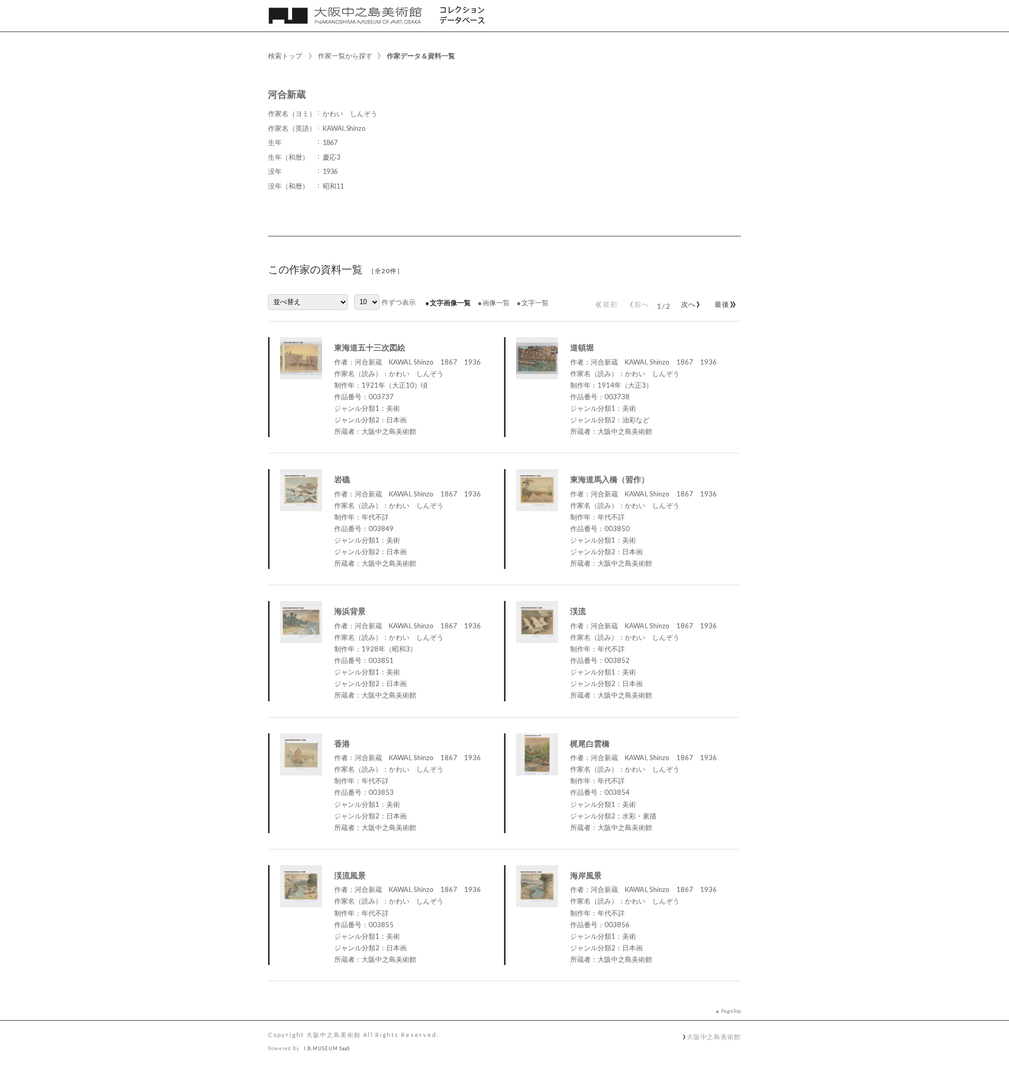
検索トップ (285, 55)
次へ (689, 302)
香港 (342, 743)
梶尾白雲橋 (590, 743)
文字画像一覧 (450, 302)
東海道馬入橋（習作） (609, 479)
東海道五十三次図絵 (369, 347)
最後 (724, 302)
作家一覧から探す (345, 55)
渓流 (578, 611)
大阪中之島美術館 (714, 1036)
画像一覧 (496, 302)
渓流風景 (350, 875)
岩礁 (342, 479)
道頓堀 (582, 347)
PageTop (731, 1011)
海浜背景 (350, 611)
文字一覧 (535, 302)
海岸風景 (586, 875)
